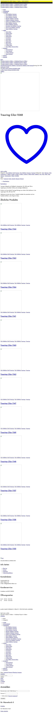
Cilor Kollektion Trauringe (14, 65)
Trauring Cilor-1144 (8, 229)
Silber (46, 174)
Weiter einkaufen (4, 711)
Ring (40, 174)
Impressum (5, 571)
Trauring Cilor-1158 (8, 519)
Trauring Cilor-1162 (8, 374)
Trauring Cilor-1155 (8, 548)
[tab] (27, 181)
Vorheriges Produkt (5, 67)
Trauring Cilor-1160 (8, 345)
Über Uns (5, 568)
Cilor (43, 173)
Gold (50, 173)
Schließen (3, 616)
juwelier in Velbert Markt (29, 174)
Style (49, 174)
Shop (4, 65)
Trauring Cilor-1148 (8, 461)
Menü (2, 59)
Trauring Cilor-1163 (8, 258)
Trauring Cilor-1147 (8, 403)
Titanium (2, 176)
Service (4, 570)
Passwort (3, 693)
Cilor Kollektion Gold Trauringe (26, 65)
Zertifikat (17, 176)
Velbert (12, 176)
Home (2, 65)
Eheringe (46, 173)
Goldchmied (3, 174)
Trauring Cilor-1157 (8, 490)
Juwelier (13, 174)
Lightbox (2, 71)
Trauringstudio (8, 176)
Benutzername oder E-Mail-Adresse (9, 691)
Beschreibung (6, 181)
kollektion (37, 174)
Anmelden (3, 698)
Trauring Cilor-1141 (8, 316)
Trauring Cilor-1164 (8, 287)
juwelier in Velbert (19, 174)
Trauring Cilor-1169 (8, 432)
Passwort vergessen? (13, 696)
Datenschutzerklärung (8, 573)
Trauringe (7, 65)
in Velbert (8, 174)
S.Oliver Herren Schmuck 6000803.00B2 (10, 70)
